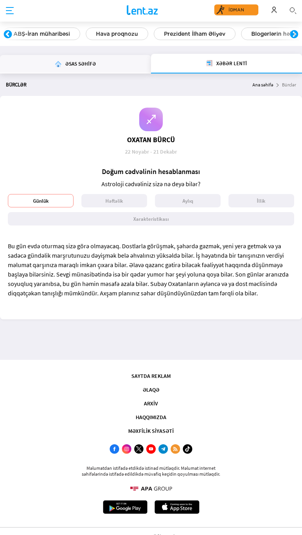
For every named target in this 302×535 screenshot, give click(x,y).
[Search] (293, 10)
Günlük (41, 201)
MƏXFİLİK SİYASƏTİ (151, 430)
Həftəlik (114, 201)
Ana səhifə (262, 85)
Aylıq (187, 201)
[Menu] (10, 11)
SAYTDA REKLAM (151, 375)
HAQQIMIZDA (151, 417)
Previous (8, 34)
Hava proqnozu (117, 34)
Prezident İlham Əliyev (194, 34)
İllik (261, 201)
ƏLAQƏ (151, 389)
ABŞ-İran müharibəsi (41, 34)
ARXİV (151, 403)
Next (294, 34)
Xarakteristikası (151, 219)
